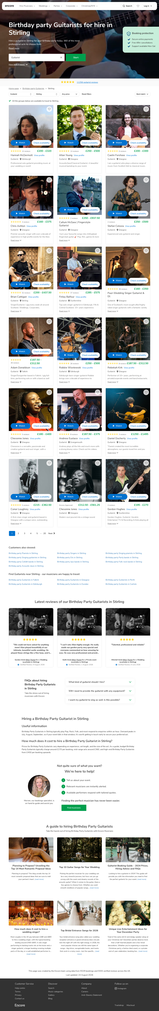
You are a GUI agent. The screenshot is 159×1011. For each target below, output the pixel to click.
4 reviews (25, 222)
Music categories (55, 991)
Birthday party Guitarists (33, 88)
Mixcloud (131, 1005)
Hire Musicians (26, 6)
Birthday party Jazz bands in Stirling (73, 561)
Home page (14, 88)
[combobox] (21, 94)
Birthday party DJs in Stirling (69, 557)
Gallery (51, 995)
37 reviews (74, 293)
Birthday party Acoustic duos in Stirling (26, 566)
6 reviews (122, 151)
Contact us (19, 998)
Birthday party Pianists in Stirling (23, 553)
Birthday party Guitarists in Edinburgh (25, 584)
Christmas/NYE (88, 6)
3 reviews (122, 434)
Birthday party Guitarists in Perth (120, 580)
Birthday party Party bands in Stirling (122, 557)
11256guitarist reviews (87, 82)
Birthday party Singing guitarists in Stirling (27, 557)
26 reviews (15, 363)
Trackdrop (119, 1005)
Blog (50, 998)
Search (129, 6)
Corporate (70, 6)
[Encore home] (9, 6)
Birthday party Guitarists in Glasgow (73, 580)
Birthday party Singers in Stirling (71, 553)
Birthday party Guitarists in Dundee (72, 584)
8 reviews (122, 363)
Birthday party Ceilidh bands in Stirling (26, 561)
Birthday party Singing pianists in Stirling (124, 553)
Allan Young (30, 660)
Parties (57, 6)
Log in (146, 6)
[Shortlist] (138, 6)
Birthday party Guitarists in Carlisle (121, 584)
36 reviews (123, 289)
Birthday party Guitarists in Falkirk (24, 580)
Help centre (20, 988)
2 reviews (74, 218)
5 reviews (25, 434)
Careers (84, 991)
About (84, 988)
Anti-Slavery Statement (91, 995)
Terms (17, 991)
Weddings (43, 6)
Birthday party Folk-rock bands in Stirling (124, 561)
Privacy (18, 995)
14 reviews (26, 151)
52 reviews (26, 293)
